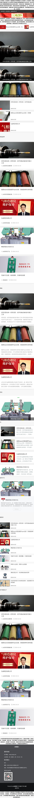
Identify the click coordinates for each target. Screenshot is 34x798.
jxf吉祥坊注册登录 (7, 165)
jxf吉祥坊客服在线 (7, 194)
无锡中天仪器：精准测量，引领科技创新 (13, 275)
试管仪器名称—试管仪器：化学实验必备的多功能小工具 (16, 162)
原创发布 (5, 280)
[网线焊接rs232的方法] (8, 472)
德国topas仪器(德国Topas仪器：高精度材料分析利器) (17, 189)
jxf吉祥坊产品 (6, 251)
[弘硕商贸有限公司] (20, 27)
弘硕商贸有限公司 (27, 27)
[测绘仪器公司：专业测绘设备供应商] (5, 576)
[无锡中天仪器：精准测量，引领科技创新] (5, 560)
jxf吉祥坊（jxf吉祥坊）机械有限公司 (8, 792)
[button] (10, 397)
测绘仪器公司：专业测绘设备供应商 (20, 572)
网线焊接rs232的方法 (7, 246)
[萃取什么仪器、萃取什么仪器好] (5, 568)
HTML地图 (24, 786)
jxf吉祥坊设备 (6, 223)
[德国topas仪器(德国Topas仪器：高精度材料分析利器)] (8, 446)
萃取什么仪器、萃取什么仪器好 (19, 564)
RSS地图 (19, 786)
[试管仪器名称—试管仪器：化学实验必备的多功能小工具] (8, 431)
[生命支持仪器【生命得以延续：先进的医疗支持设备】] (5, 584)
